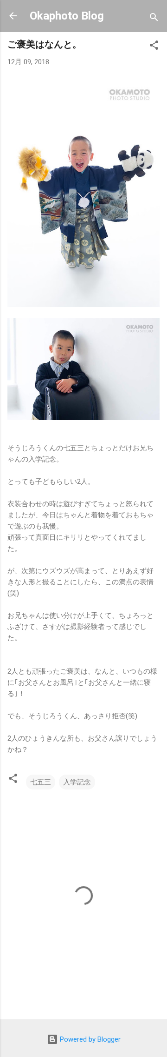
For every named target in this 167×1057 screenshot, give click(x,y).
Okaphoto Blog (67, 15)
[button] (154, 47)
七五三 (40, 782)
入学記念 (77, 782)
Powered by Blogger (89, 1039)
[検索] (154, 19)
